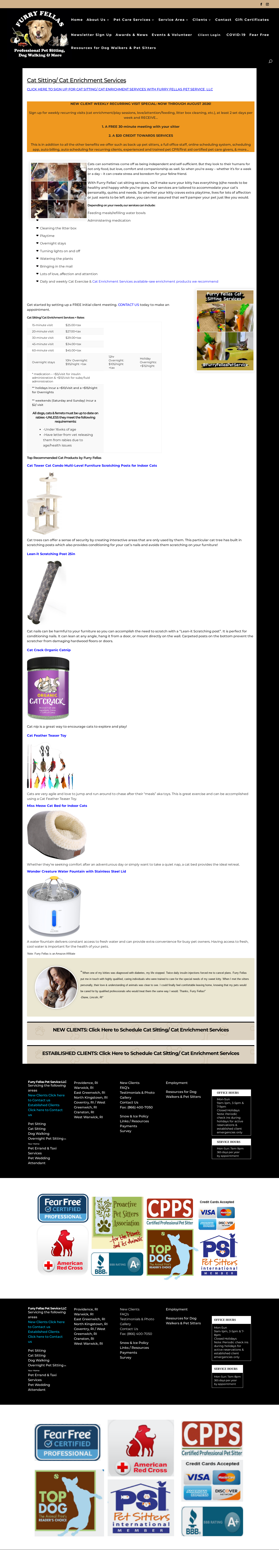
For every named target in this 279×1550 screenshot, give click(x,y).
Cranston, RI (84, 1112)
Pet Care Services (132, 20)
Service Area (171, 20)
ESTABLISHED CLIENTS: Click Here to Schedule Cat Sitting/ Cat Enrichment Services (140, 1053)
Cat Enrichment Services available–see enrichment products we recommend (155, 281)
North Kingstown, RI (91, 1097)
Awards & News (132, 35)
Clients (200, 20)
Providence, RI (86, 1083)
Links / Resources (134, 1121)
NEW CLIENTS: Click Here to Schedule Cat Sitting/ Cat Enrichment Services (141, 1030)
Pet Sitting (37, 1124)
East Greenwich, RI (89, 1093)
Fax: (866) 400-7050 (136, 1334)
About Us (96, 20)
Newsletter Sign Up (91, 35)
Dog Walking (38, 1134)
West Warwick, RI (88, 1117)
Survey (125, 1131)
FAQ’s (124, 1088)
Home (77, 20)
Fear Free (259, 35)
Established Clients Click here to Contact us (45, 1110)
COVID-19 (236, 35)
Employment (177, 1083)
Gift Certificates (252, 20)
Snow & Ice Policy (134, 1116)
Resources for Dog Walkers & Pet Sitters (113, 48)
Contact (223, 20)
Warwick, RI (84, 1088)
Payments (128, 1126)
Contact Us (129, 1102)
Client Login (209, 35)
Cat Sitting (37, 1129)
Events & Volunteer (172, 35)
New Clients (130, 1083)
